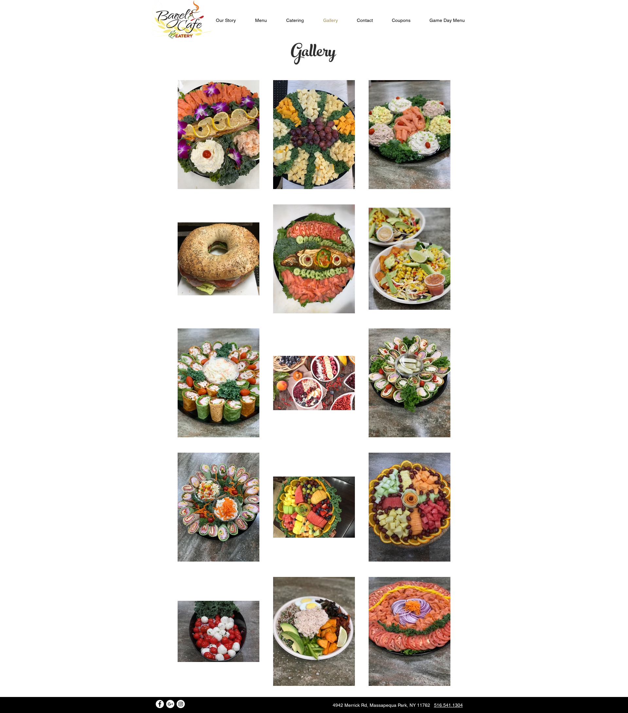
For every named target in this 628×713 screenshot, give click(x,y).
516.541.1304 (448, 705)
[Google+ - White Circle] (170, 704)
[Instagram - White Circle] (181, 704)
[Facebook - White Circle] (160, 704)
